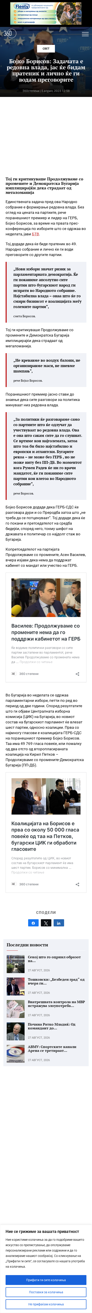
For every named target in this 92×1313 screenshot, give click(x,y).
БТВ (35, 234)
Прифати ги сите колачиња (46, 1280)
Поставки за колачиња (46, 1292)
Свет (46, 48)
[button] (85, 34)
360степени (31, 91)
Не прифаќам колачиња (46, 1304)
